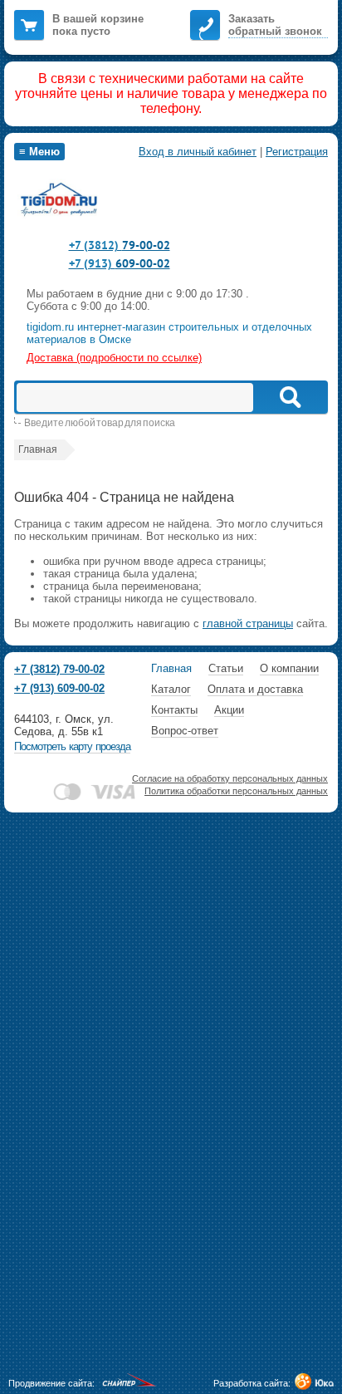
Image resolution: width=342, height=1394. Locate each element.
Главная (171, 668)
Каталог (171, 689)
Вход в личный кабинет (197, 151)
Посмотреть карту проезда (72, 746)
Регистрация (297, 151)
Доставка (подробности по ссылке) (114, 357)
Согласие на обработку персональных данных (230, 778)
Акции (229, 710)
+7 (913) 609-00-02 (59, 688)
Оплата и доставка (255, 689)
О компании (289, 668)
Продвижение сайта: (51, 1383)
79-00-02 (119, 245)
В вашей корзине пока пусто (98, 24)
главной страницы (248, 623)
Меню (39, 151)
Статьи (225, 668)
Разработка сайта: (252, 1383)
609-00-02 (119, 263)
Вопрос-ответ (184, 730)
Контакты (174, 710)
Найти (289, 397)
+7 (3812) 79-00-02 (59, 669)
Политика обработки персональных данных (236, 791)
